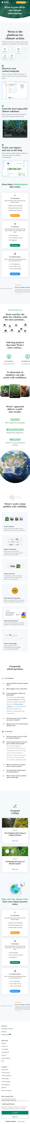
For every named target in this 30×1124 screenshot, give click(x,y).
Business (4, 1034)
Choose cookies (11, 1121)
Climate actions (6, 1075)
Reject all (15, 1117)
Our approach (5, 1055)
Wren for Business (6, 1093)
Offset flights (5, 1081)
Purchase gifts (5, 1087)
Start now (14, 215)
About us (4, 1058)
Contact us (5, 1049)
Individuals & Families (7, 1031)
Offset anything (6, 1084)
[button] (27, 2)
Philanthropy (6, 1037)
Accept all (15, 1112)
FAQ (3, 1064)
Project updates (6, 1061)
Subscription (5, 1072)
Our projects (5, 1052)
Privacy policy (21, 1121)
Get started (20, 2)
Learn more (14, 245)
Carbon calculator (6, 1078)
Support (4, 1046)
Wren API (4, 1090)
